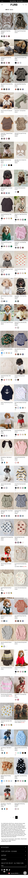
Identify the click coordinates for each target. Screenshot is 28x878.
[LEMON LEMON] (11, 218)
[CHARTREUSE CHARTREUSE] (2, 646)
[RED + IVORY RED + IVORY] (4, 193)
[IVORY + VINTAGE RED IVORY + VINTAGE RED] (7, 463)
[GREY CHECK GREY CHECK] (16, 192)
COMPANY (3, 859)
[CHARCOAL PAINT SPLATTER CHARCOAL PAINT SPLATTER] (16, 63)
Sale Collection (12, 840)
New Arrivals (24, 838)
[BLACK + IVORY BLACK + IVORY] (2, 193)
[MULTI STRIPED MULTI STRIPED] (16, 408)
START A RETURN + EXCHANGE (9, 851)
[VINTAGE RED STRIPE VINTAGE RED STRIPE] (18, 63)
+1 (1, 167)
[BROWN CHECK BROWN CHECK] (18, 192)
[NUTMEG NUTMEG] (7, 89)
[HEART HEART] (25, 408)
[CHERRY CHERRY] (4, 218)
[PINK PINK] (20, 220)
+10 (2, 354)
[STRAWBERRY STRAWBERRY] (18, 408)
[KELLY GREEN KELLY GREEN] (25, 220)
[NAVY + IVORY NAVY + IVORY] (7, 193)
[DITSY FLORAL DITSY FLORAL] (9, 218)
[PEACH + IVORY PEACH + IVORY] (16, 700)
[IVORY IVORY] (7, 646)
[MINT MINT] (4, 165)
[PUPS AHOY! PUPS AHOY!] (2, 353)
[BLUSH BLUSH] (2, 165)
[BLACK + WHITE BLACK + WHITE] (18, 301)
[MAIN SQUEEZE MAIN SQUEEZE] (9, 353)
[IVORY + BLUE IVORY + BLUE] (4, 463)
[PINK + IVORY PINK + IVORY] (7, 36)
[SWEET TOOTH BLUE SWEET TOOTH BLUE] (11, 353)
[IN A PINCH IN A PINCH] (4, 353)
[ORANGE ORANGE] (2, 89)
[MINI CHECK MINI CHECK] (20, 408)
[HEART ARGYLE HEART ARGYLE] (7, 218)
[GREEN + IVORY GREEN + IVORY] (16, 301)
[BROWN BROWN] (4, 36)
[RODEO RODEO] (2, 218)
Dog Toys (4, 840)
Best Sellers (17, 838)
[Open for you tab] (4, 871)
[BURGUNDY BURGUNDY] (16, 542)
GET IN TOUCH (5, 847)
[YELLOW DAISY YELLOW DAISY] (18, 328)
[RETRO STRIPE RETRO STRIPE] (18, 220)
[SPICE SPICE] (18, 463)
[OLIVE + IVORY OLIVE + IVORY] (9, 193)
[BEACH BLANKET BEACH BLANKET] (7, 353)
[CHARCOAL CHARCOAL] (2, 36)
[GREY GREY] (18, 542)
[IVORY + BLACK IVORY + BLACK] (23, 220)
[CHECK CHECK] (23, 408)
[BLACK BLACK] (4, 89)
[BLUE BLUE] (9, 89)
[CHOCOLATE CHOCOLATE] (9, 165)
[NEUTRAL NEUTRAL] (2, 301)
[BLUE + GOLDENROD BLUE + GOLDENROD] (9, 36)
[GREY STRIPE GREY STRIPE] (20, 63)
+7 (1, 220)
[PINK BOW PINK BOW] (16, 328)
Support (3, 855)
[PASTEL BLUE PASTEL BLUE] (7, 165)
